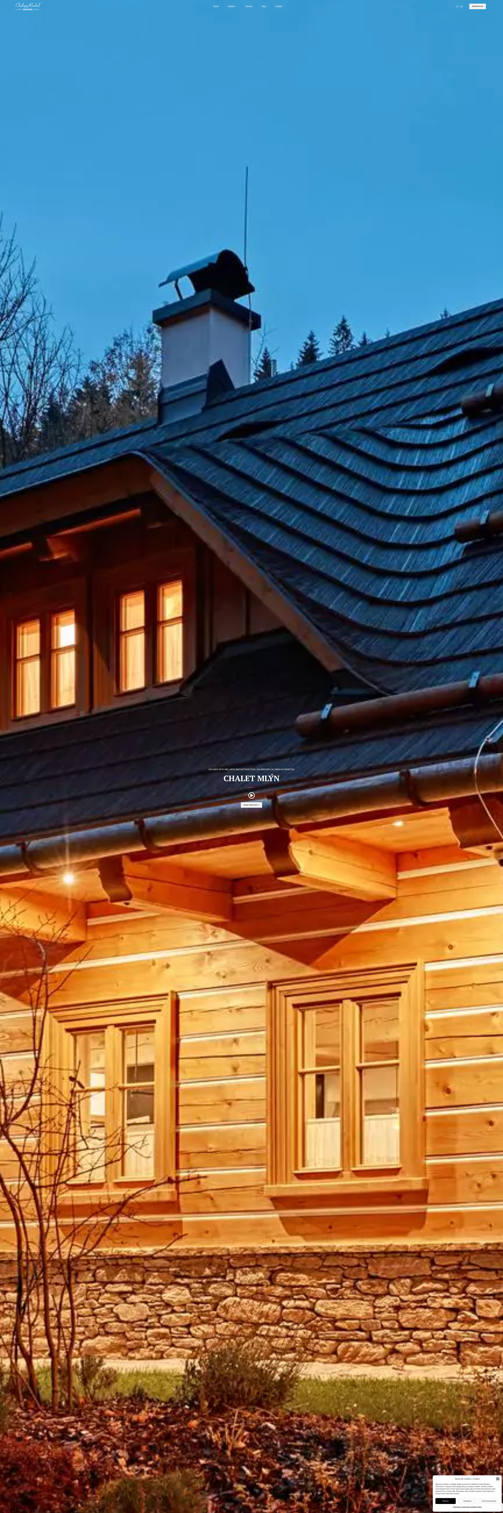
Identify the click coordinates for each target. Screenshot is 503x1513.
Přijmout (445, 1501)
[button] (497, 1479)
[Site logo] (28, 6)
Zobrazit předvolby (489, 1501)
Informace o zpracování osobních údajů (467, 1507)
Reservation (477, 6)
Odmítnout (467, 1501)
